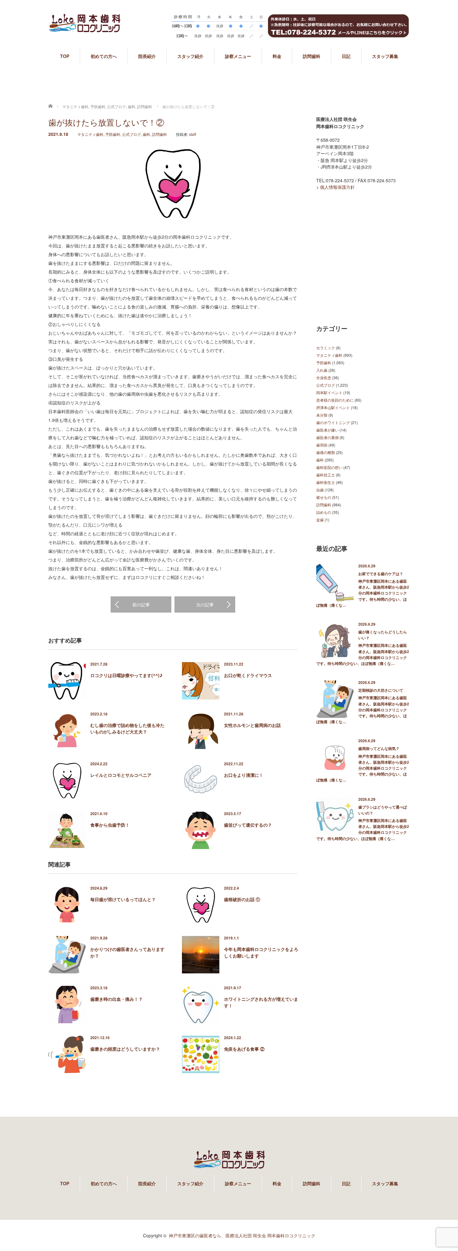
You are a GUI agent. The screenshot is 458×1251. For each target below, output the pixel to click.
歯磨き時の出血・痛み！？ (116, 999)
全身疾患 (323, 377)
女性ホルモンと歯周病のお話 (252, 725)
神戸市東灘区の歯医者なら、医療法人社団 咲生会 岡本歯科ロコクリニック (242, 1235)
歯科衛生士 (325, 482)
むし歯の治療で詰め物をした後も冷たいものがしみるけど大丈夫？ (127, 728)
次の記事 (205, 604)
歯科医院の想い (329, 467)
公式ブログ (131, 134)
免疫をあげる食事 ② (244, 1049)
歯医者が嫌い (327, 429)
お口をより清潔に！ (243, 775)
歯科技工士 (325, 474)
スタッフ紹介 (190, 56)
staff (192, 134)
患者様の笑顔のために (335, 400)
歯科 (146, 134)
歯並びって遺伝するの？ (248, 825)
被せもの (323, 497)
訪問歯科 (311, 56)
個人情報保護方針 (337, 187)
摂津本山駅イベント (333, 407)
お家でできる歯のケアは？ (380, 573)
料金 (277, 56)
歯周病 (321, 444)
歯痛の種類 (325, 452)
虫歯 (320, 489)
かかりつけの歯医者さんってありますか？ (127, 952)
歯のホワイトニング (333, 422)
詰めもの (323, 512)
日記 (346, 56)
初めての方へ (104, 56)
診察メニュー (238, 56)
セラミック (325, 347)
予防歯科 (112, 134)
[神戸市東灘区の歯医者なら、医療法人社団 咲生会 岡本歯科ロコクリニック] (84, 28)
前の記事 (141, 604)
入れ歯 (321, 370)
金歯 (320, 519)
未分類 (321, 415)
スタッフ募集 (385, 56)
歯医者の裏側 (327, 437)
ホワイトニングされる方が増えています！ (261, 1002)
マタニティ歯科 (90, 134)
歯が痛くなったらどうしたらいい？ (382, 635)
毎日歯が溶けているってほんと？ (123, 899)
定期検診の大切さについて (380, 690)
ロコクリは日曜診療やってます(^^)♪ (126, 675)
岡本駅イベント (329, 392)
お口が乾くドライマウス (248, 675)
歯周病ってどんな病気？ (378, 748)
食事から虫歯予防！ (110, 825)
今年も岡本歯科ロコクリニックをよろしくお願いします (261, 952)
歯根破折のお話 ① (242, 899)
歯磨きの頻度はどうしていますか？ (125, 1049)
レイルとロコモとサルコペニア (120, 775)
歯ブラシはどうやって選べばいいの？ (382, 810)
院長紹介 (147, 56)
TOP (64, 56)
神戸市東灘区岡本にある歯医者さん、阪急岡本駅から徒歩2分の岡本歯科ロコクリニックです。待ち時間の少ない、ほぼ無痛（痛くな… (362, 593)
